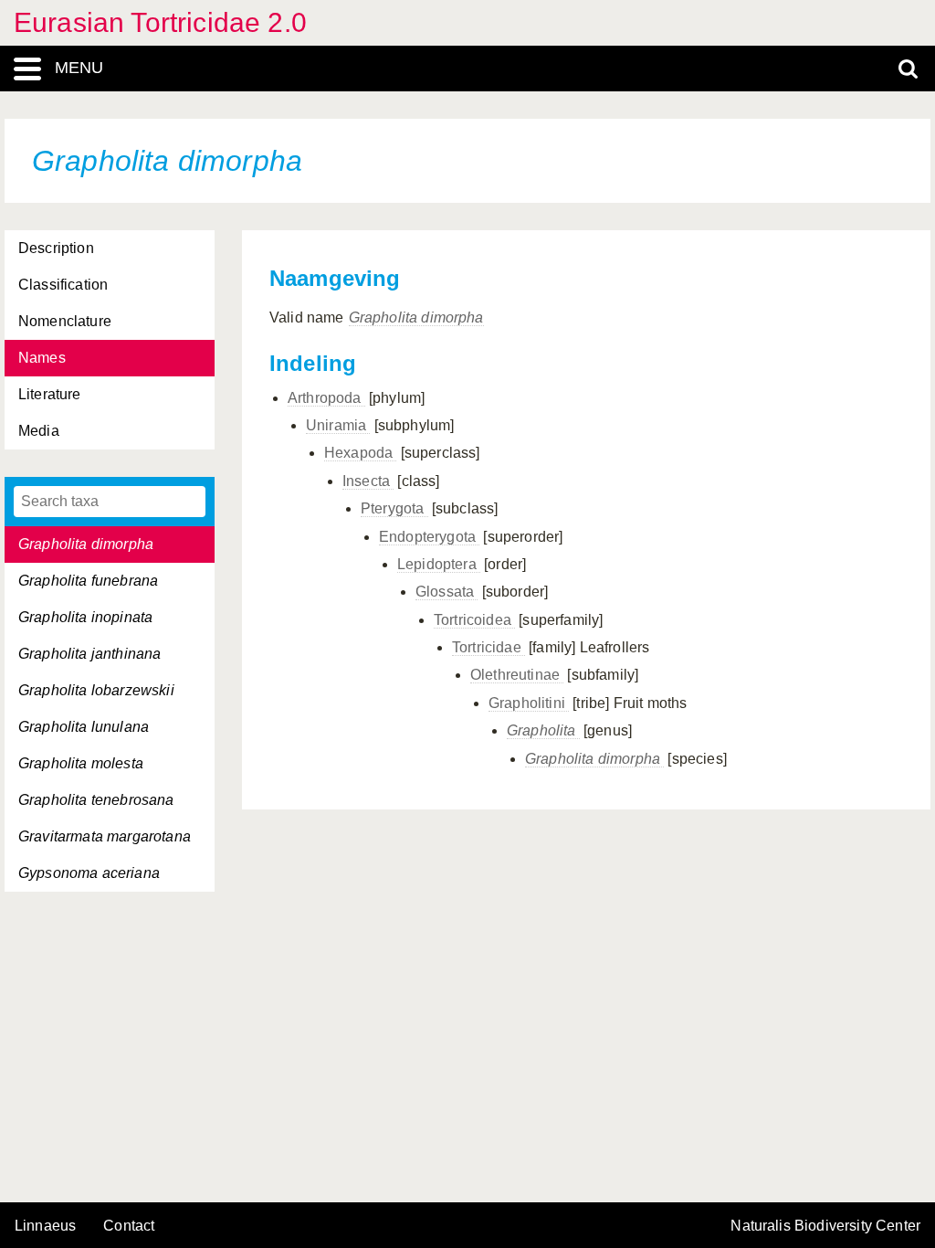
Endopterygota (429, 537)
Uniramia (338, 425)
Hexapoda (360, 452)
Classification (63, 284)
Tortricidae (488, 647)
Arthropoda (326, 398)
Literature (49, 394)
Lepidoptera (438, 564)
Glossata (446, 591)
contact (128, 1225)
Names (42, 357)
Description (56, 248)
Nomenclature (64, 321)
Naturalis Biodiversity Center (825, 1226)
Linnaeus (45, 1226)
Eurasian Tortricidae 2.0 (160, 22)
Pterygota (394, 508)
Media (38, 431)
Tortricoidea (474, 620)
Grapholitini (529, 703)
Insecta (368, 481)
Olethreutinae (516, 674)
